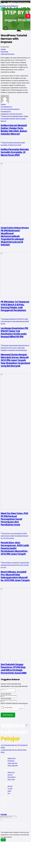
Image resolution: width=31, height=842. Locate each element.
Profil (6, 756)
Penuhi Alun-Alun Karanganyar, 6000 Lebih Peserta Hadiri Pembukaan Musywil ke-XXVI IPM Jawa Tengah (15, 548)
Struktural (11, 761)
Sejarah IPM (11, 758)
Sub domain (8, 784)
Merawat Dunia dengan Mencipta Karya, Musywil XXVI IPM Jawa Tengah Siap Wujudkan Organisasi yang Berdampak (15, 360)
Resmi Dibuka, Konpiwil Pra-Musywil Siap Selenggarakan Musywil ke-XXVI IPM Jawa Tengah (15, 576)
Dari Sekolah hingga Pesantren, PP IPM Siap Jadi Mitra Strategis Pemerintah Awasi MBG (14, 668)
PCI (9, 793)
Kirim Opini (11, 779)
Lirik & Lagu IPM (13, 766)
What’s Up (11, 772)
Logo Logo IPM (12, 763)
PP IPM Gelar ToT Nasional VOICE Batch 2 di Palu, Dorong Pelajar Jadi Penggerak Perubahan (15, 306)
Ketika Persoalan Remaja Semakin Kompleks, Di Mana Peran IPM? (15, 152)
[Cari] (1, 819)
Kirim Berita (11, 777)
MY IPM (10, 786)
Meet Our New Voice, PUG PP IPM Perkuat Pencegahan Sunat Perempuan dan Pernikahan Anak (14, 519)
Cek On (10, 775)
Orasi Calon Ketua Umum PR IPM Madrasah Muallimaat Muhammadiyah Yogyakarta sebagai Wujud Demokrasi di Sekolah (15, 236)
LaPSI (9, 791)
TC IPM (10, 789)
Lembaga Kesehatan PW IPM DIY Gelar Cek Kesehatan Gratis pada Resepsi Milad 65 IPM (14, 332)
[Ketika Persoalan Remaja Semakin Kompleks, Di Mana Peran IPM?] (15, 145)
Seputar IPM (8, 770)
